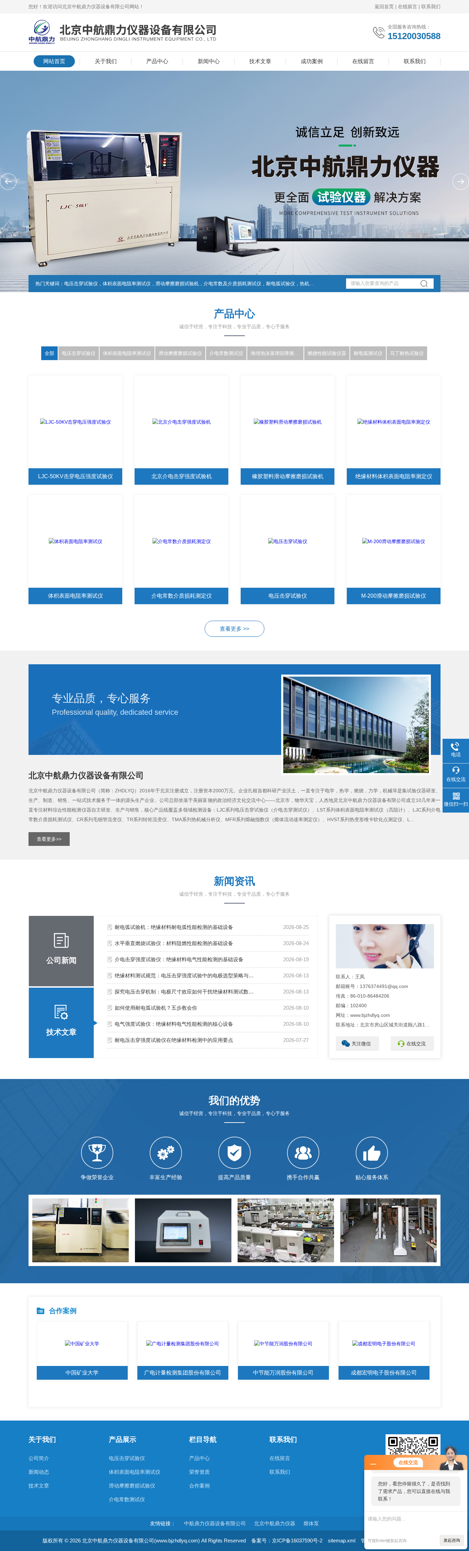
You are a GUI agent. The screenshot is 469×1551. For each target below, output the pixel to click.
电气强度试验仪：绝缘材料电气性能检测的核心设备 (174, 1024)
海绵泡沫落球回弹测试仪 (277, 353)
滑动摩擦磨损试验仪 (180, 353)
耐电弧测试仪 (368, 353)
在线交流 (416, 1043)
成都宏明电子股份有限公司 (384, 1373)
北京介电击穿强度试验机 (181, 476)
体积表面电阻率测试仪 (127, 353)
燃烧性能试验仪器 (327, 353)
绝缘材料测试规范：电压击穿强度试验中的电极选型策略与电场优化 (186, 975)
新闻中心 (209, 61)
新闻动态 (38, 1472)
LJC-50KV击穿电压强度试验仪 (75, 476)
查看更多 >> (234, 629)
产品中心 (157, 61)
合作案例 (199, 1486)
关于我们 (106, 61)
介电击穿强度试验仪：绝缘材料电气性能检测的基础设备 (179, 959)
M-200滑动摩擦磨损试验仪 (393, 596)
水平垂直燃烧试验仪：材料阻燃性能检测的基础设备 (174, 943)
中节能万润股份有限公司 (283, 1373)
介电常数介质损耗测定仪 (181, 596)
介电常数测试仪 (226, 353)
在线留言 (407, 6)
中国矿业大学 (82, 1373)
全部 (49, 353)
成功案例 (312, 61)
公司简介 (38, 1458)
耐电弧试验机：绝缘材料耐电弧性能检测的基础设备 (174, 927)
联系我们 (431, 6)
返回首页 (384, 6)
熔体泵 (311, 1523)
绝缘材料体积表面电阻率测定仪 (393, 476)
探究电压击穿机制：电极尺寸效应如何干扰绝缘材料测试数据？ (186, 992)
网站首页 (54, 61)
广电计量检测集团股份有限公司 (182, 1373)
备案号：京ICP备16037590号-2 (286, 1540)
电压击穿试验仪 (78, 353)
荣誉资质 (199, 1472)
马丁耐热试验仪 (407, 353)
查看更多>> (49, 839)
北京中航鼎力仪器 (274, 1523)
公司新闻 (61, 960)
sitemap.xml (341, 1540)
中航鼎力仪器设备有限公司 (215, 1523)
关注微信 (361, 1043)
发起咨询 (452, 1540)
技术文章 (260, 61)
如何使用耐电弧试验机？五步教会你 (156, 1008)
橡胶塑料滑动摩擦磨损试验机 (287, 476)
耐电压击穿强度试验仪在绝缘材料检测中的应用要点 (174, 1040)
